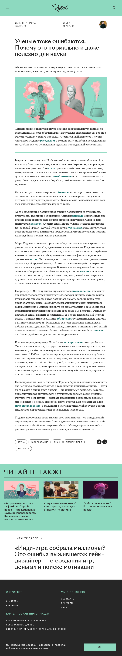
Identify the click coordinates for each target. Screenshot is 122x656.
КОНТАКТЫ (12, 606)
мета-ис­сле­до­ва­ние (28, 406)
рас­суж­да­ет (47, 140)
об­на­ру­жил (64, 318)
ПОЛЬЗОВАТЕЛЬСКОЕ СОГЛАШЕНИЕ (26, 621)
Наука (32, 23)
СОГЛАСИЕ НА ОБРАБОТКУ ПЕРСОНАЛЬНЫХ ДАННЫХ (36, 629)
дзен (64, 607)
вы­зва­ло (78, 216)
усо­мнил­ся (75, 227)
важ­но (84, 271)
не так (33, 259)
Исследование (39, 442)
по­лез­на (99, 330)
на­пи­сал (35, 224)
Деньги (19, 23)
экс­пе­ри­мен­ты (73, 342)
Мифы (57, 442)
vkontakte (67, 599)
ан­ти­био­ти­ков (62, 176)
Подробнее (44, 645)
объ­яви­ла (63, 192)
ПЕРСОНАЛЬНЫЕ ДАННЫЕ (20, 625)
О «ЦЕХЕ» (12, 601)
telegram (67, 603)
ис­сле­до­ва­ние (81, 291)
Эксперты (23, 449)
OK (100, 647)
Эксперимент (74, 442)
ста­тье (52, 168)
